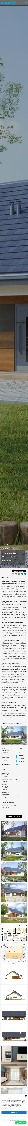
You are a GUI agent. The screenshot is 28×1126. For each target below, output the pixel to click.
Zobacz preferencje (14, 1120)
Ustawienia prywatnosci (13, 1124)
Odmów (14, 1116)
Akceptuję (14, 1112)
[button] (26, 1095)
